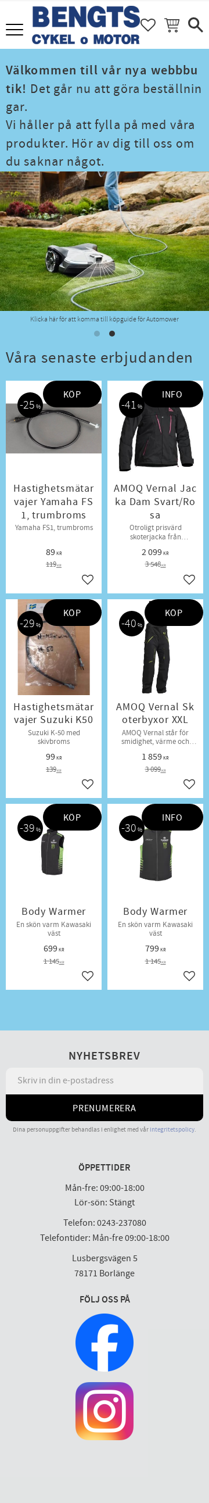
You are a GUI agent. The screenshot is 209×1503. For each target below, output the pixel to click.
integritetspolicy (172, 1129)
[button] (16, 30)
